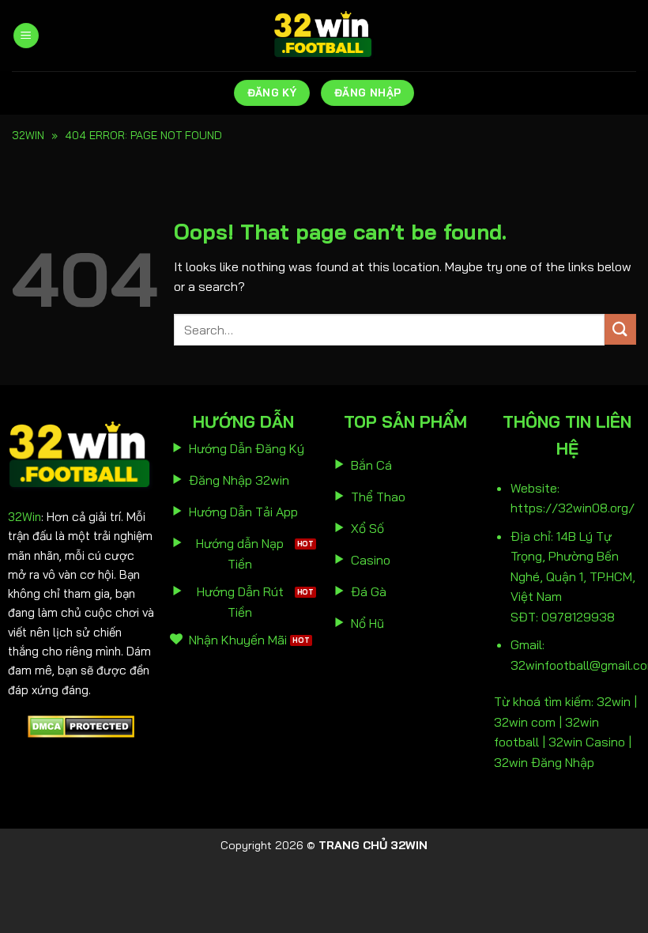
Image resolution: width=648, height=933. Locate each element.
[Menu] (26, 36)
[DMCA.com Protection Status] (81, 725)
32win (28, 135)
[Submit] (620, 329)
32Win (24, 516)
